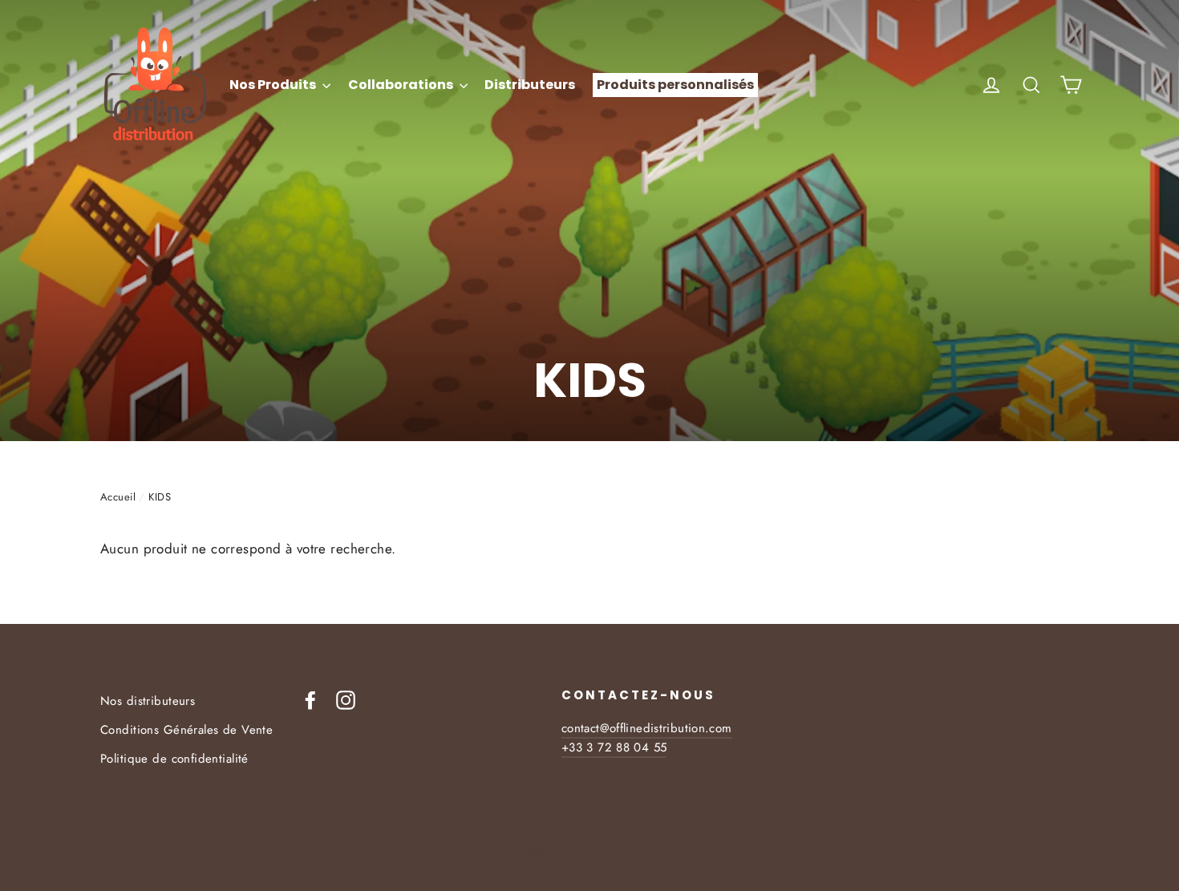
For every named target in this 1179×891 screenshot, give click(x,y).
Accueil (118, 496)
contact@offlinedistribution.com (646, 728)
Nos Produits (273, 84)
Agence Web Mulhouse (589, 849)
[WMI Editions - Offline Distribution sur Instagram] (345, 699)
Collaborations (402, 84)
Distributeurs (529, 84)
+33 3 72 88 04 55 (613, 747)
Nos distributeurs (147, 701)
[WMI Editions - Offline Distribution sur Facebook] (310, 699)
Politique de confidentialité (174, 758)
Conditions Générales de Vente (186, 730)
